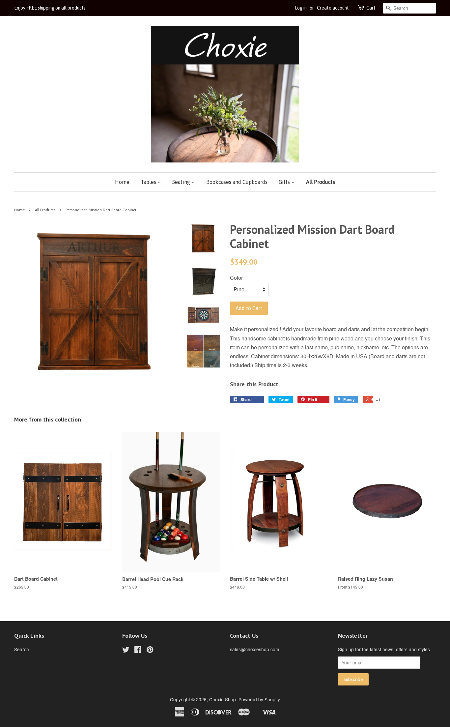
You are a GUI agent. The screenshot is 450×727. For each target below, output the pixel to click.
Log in (301, 8)
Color (236, 277)
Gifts (285, 182)
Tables (149, 182)
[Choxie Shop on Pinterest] (150, 650)
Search (21, 649)
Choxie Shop (222, 699)
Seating (181, 182)
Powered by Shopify (259, 699)
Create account (333, 8)
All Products (320, 182)
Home (122, 182)
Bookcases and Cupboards (236, 182)
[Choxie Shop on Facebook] (138, 650)
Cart (371, 8)
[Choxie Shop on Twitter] (125, 650)
